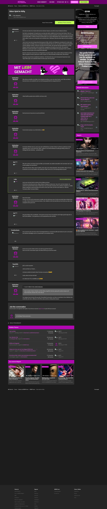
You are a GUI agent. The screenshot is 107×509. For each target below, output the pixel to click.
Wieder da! (74, 2)
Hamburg (36, 493)
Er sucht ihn (56, 493)
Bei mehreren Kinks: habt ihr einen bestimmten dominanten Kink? (23, 355)
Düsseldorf (36, 499)
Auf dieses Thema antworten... (24, 316)
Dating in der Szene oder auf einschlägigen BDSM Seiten (21, 349)
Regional (36, 489)
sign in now (41, 308)
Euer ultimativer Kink (13, 337)
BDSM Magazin (21, 493)
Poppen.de (76, 491)
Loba (15, 179)
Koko (75, 497)
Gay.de (75, 493)
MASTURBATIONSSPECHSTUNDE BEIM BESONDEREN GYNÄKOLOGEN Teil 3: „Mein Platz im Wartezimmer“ (87, 116)
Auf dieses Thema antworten (64, 22)
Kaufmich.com (77, 495)
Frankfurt (36, 497)
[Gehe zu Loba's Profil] (15, 184)
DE (67, 2)
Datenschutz (22, 503)
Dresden (36, 506)
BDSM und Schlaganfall (14, 343)
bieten (19, 501)
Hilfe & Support (17, 491)
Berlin (35, 491)
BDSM (87, 26)
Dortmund (36, 501)
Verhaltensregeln (18, 508)
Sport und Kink (12, 331)
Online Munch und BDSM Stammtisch (31, 332)
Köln (35, 503)
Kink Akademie (26, 338)
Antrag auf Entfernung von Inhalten (21, 506)
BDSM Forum (23, 17)
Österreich (36, 508)
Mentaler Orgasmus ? (86, 91)
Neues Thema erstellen (47, 22)
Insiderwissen (84, 92)
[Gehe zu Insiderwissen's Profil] (78, 91)
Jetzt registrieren (87, 82)
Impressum (17, 497)
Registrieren (84, 2)
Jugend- (16, 503)
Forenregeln (96, 5)
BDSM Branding (87, 46)
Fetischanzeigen (57, 491)
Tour (15, 493)
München (36, 495)
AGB (15, 495)
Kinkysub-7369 (14, 338)
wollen (23, 501)
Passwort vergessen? (19, 499)
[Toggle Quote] (24, 286)
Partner (75, 489)
